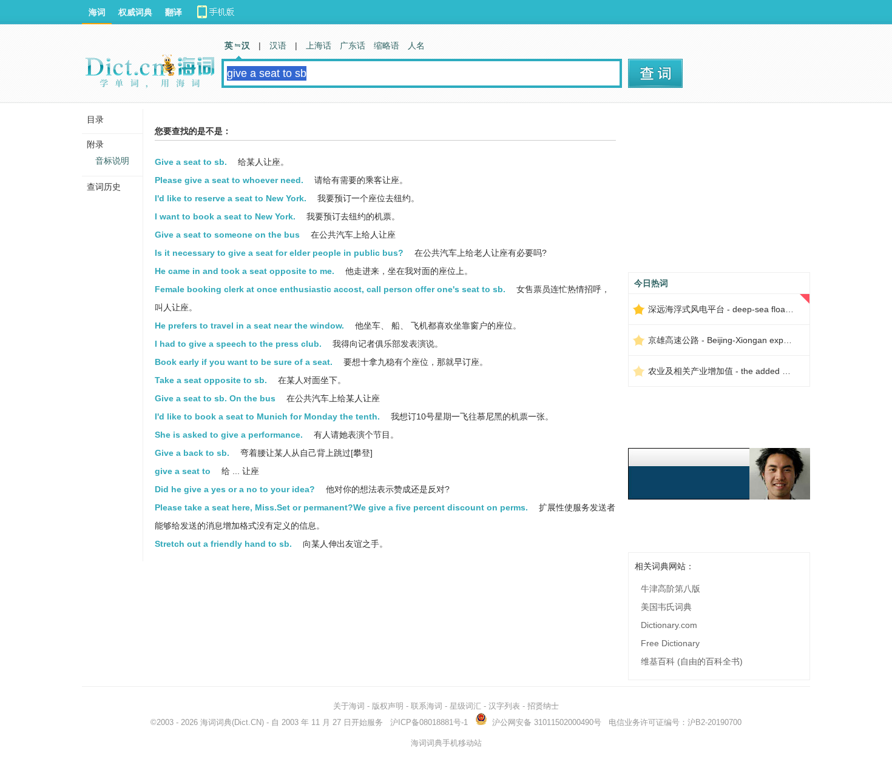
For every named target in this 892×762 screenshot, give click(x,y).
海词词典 (216, 722)
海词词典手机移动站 (446, 742)
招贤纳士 (543, 705)
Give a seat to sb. (191, 162)
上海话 (318, 45)
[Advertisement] (719, 192)
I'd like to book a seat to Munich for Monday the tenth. (267, 416)
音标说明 (112, 160)
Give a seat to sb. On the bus (215, 398)
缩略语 (386, 45)
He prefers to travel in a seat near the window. (249, 325)
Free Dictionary (670, 643)
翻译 (173, 12)
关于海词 (349, 705)
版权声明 (388, 705)
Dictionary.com (669, 625)
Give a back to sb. (192, 453)
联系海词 (426, 705)
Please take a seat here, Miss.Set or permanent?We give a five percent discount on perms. (341, 507)
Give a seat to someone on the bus (227, 234)
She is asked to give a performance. (229, 434)
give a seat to (183, 471)
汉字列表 (504, 705)
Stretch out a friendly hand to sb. (223, 544)
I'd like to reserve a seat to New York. (230, 198)
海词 (97, 12)
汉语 (277, 45)
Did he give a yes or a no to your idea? (235, 489)
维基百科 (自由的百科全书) (692, 661)
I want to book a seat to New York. (225, 216)
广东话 (352, 45)
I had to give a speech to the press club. (238, 344)
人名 (416, 45)
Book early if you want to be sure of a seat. (244, 362)
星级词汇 (465, 705)
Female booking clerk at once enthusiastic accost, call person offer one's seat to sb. (330, 289)
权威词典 (135, 12)
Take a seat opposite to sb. (211, 380)
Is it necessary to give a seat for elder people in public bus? (279, 253)
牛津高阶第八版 (670, 588)
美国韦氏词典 (666, 607)
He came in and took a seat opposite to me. (244, 271)
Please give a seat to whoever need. (229, 180)
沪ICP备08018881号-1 (429, 722)
